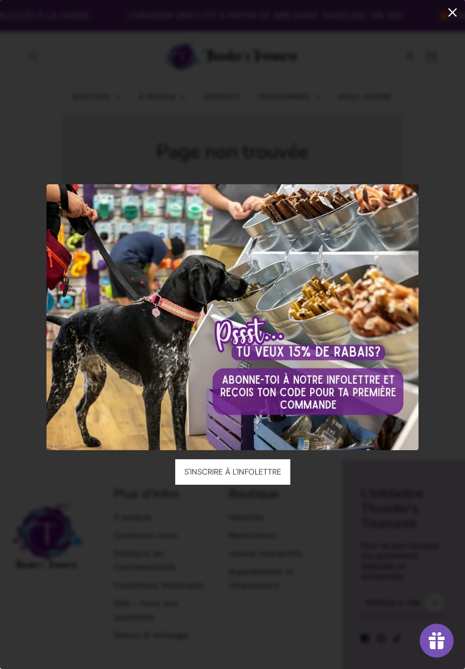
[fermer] (452, 12)
